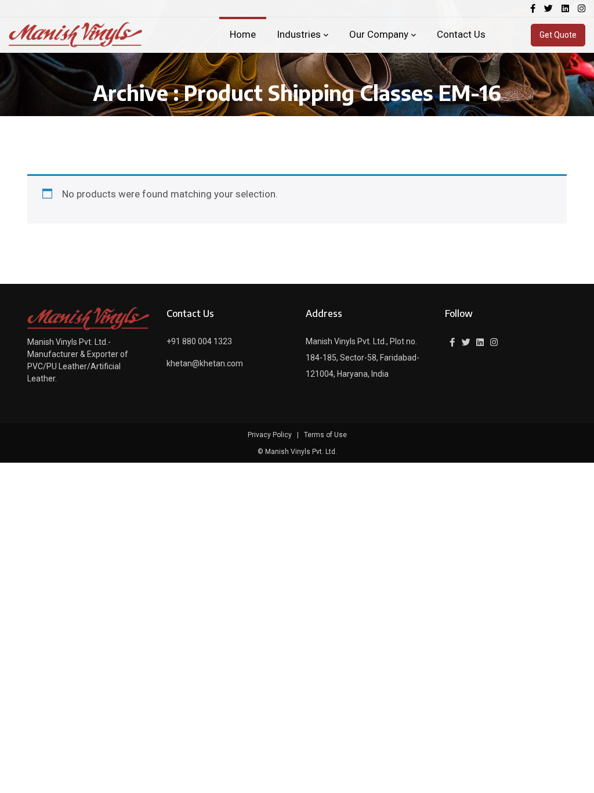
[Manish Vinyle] (75, 34)
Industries (299, 34)
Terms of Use (325, 435)
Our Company (378, 34)
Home (243, 34)
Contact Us (461, 34)
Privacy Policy (270, 435)
